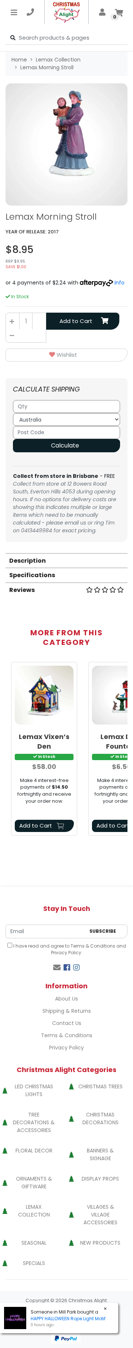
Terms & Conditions (93, 946)
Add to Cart (75, 321)
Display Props (100, 1178)
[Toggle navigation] (14, 12)
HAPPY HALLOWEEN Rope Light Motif (68, 1318)
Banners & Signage (100, 1154)
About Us (66, 998)
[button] (66, 355)
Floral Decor (34, 1150)
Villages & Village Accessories (100, 1214)
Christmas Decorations (100, 1118)
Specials (34, 1263)
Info (120, 282)
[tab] (66, 560)
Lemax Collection (34, 1210)
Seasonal (34, 1243)
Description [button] (27, 560)
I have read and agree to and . (69, 949)
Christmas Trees (100, 1086)
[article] (44, 750)
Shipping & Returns (66, 1011)
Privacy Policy (66, 952)
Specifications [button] (32, 575)
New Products (100, 1243)
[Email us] (57, 967)
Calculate (65, 445)
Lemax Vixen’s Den (44, 741)
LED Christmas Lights (34, 1090)
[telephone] (30, 12)
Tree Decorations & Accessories (34, 1122)
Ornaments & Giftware (34, 1182)
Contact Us (66, 1023)
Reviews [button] (22, 590)
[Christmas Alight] (67, 12)
